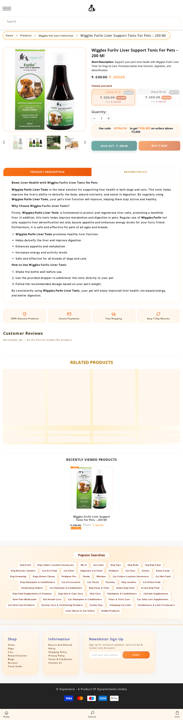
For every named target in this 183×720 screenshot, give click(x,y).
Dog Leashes (129, 582)
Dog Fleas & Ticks (99, 588)
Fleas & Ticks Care (119, 599)
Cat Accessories (71, 582)
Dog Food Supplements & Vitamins (32, 593)
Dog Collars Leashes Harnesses (55, 565)
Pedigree (114, 571)
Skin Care (95, 593)
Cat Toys (130, 571)
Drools (145, 571)
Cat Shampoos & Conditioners (85, 599)
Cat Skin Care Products (21, 605)
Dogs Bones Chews (44, 576)
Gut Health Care (52, 599)
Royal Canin (163, 571)
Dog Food (25, 565)
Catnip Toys (96, 605)
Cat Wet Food (163, 576)
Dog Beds (133, 565)
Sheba (86, 576)
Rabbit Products (110, 611)
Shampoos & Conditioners (122, 593)
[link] (24, 432)
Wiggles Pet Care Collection (56, 35)
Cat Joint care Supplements (153, 599)
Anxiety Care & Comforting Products (62, 605)
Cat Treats (93, 582)
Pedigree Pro (68, 576)
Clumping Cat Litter (121, 605)
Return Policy (135, 172)
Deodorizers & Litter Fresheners (156, 605)
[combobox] (92, 21)
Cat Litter (98, 565)
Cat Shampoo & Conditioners (66, 588)
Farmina (110, 582)
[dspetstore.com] (91, 8)
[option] (44, 89)
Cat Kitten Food (151, 582)
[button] (3, 142)
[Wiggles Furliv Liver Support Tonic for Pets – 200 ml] (91, 488)
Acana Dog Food (150, 588)
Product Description (47, 172)
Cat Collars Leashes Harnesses (131, 576)
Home (9, 35)
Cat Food (69, 571)
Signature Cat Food (91, 571)
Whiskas (101, 576)
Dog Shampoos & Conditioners (37, 582)
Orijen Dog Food (125, 588)
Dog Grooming (18, 576)
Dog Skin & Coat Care (70, 593)
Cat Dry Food (49, 571)
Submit (136, 655)
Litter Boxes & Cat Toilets (80, 611)
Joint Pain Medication (24, 599)
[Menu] (7, 8)
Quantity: (99, 112)
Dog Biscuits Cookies (23, 571)
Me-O (84, 565)
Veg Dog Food (153, 565)
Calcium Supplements (156, 593)
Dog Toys (115, 565)
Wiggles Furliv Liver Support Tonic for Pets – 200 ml (91, 518)
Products (26, 35)
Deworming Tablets (32, 588)
